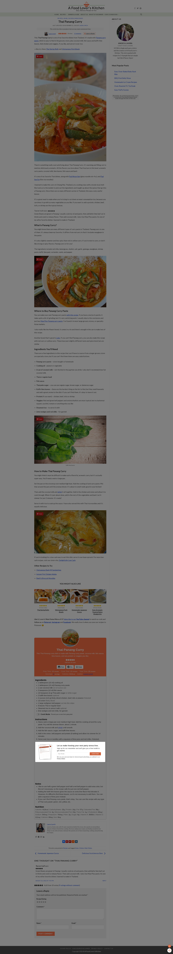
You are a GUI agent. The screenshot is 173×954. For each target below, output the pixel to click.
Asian (65, 18)
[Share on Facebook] (27, 38)
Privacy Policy (97, 948)
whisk (60, 492)
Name (38, 923)
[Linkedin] (43, 837)
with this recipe (72, 315)
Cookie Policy (65, 948)
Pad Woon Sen (74, 176)
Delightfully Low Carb (67, 560)
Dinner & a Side (73, 14)
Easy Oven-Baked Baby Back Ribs (125, 72)
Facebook (67, 622)
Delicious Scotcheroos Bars (92, 853)
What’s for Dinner (96, 14)
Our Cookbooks (111, 14)
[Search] (141, 14)
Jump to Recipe (90, 33)
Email (74, 923)
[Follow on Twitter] (138, 8)
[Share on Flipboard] (27, 45)
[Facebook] (36, 837)
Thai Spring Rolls (52, 49)
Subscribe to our (76, 619)
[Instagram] (41, 837)
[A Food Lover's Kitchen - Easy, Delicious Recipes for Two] (86, 6)
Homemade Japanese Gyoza (79, 611)
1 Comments (77, 33)
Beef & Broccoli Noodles (45, 578)
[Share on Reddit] (27, 48)
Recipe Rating (41, 899)
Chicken (71, 18)
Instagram (56, 622)
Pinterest (47, 622)
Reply (104, 880)
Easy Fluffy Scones (121, 90)
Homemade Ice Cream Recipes (125, 82)
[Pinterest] (38, 837)
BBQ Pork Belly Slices (122, 78)
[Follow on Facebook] (135, 8)
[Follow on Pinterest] (140, 8)
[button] (66, 660)
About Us (84, 14)
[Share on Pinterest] (27, 41)
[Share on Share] (27, 52)
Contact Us (108, 948)
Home (56, 14)
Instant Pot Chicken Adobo (46, 574)
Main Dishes (78, 18)
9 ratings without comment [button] (69, 885)
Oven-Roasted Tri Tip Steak (124, 86)
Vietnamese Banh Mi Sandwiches (48, 570)
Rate (80, 667)
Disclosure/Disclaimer (81, 948)
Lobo (58, 338)
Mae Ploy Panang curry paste (52, 321)
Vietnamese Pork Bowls (70, 49)
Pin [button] (71, 667)
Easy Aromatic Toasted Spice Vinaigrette (97, 612)
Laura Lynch (83, 25)
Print (62, 667)
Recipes (63, 14)
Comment (40, 907)
